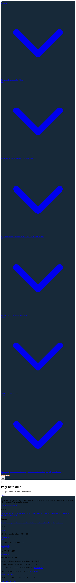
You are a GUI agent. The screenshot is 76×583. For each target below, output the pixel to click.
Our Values (19, 80)
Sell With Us (5, 315)
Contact (3, 473)
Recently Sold (22, 315)
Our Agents (4, 80)
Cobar (7, 393)
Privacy (3, 581)
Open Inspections (27, 158)
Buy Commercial (16, 513)
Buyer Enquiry (5, 472)
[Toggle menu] (3, 478)
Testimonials (12, 80)
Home (3, 495)
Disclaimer (9, 581)
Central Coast (13, 393)
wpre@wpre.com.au (7, 574)
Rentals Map (29, 237)
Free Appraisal (13, 315)
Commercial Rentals (19, 237)
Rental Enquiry (15, 472)
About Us (4, 523)
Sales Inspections (33, 513)
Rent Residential (44, 513)
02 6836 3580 (5, 546)
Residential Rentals (7, 237)
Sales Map (18, 158)
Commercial (11, 158)
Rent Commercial (54, 513)
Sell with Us (26, 523)
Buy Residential (6, 513)
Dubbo (3, 393)
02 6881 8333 (5, 537)
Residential (4, 158)
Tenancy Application (26, 472)
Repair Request (37, 472)
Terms (14, 581)
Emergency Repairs (48, 472)
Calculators (57, 472)
